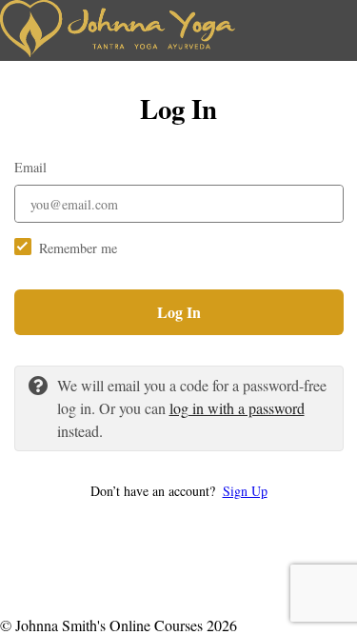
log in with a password (237, 408)
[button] (179, 491)
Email (30, 167)
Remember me (78, 248)
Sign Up (245, 491)
